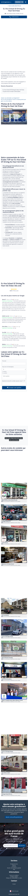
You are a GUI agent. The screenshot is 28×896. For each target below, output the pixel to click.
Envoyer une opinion (14, 388)
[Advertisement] (14, 34)
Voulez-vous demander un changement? (10, 98)
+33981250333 (14, 17)
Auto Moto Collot (6, 772)
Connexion (14, 866)
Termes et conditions (14, 875)
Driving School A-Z (6, 521)
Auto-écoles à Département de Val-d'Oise (13, 438)
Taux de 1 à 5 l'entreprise (8, 366)
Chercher (22, 845)
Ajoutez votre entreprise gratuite (14, 868)
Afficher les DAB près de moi (14, 848)
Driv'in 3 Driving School (7, 636)
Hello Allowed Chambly (7, 657)
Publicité (14, 865)
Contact (14, 884)
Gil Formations (5, 615)
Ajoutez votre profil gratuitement (14, 817)
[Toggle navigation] (25, 2)
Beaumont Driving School (8, 564)
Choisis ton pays (14, 891)
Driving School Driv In (7, 794)
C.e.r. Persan (5, 542)
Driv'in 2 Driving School (7, 751)
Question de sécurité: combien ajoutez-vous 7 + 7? (13, 381)
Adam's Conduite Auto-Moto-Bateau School (12, 700)
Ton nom (4, 361)
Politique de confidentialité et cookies (14, 878)
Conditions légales (14, 876)
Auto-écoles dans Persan (15, 6)
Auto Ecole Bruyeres (6, 679)
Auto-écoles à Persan (14, 440)
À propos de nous (14, 864)
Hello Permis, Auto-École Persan (9, 500)
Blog (14, 869)
